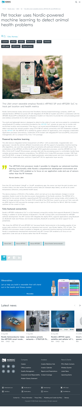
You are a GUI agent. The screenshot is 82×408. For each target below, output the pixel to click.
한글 (13, 341)
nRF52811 (44, 124)
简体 (2, 341)
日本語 (8, 341)
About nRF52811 (35, 243)
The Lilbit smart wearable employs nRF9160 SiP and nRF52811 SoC (42, 9)
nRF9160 (10, 130)
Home (4, 9)
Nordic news (11, 9)
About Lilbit (7, 243)
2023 (17, 9)
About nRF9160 (20, 243)
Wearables (30, 294)
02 (21, 9)
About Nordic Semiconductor (54, 243)
